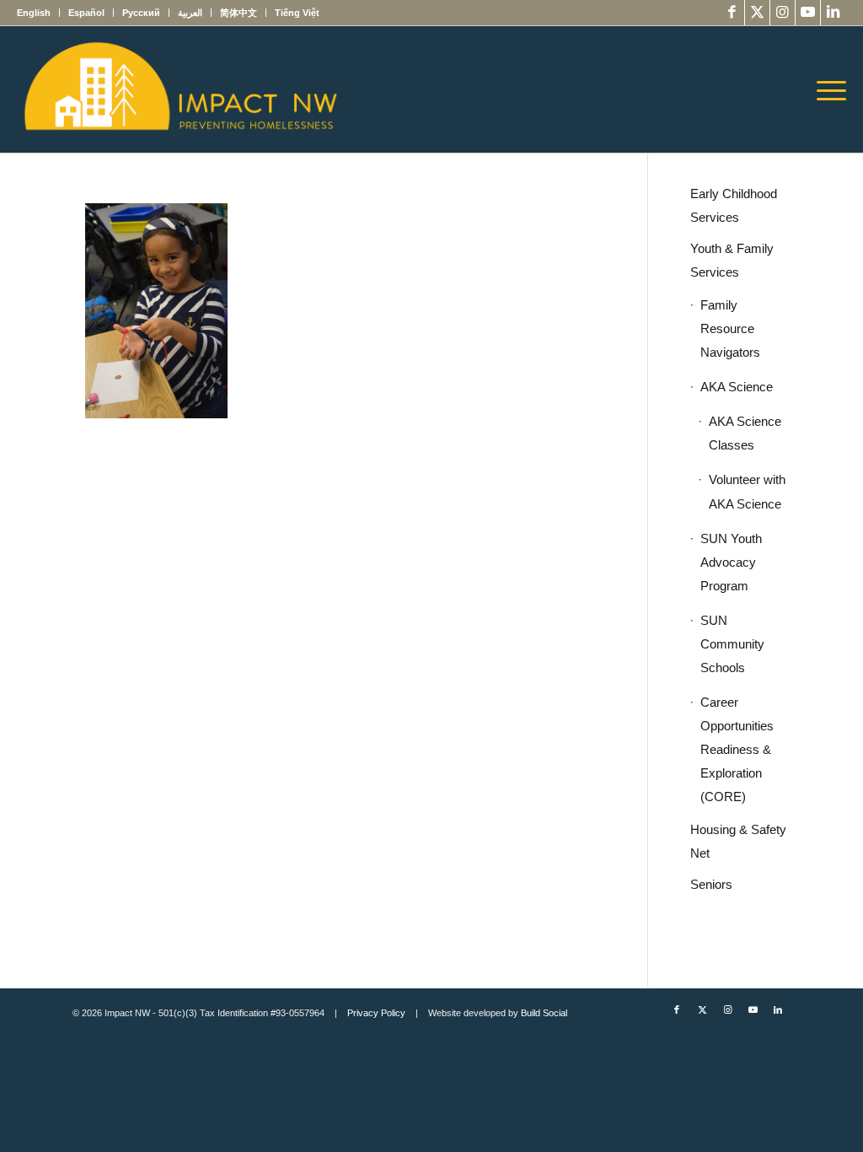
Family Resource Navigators (730, 328)
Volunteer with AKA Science (747, 491)
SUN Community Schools (732, 644)
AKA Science (736, 387)
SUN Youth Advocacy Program (731, 562)
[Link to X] (757, 12)
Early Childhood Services (733, 205)
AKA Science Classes (745, 433)
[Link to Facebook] (732, 12)
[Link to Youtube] (808, 12)
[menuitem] (38, 12)
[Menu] (826, 89)
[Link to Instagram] (782, 12)
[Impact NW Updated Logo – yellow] (179, 89)
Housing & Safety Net (738, 841)
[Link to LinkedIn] (833, 12)
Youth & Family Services (732, 260)
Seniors (711, 884)
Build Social (544, 1013)
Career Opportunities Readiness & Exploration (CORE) (737, 749)
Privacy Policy (376, 1013)
